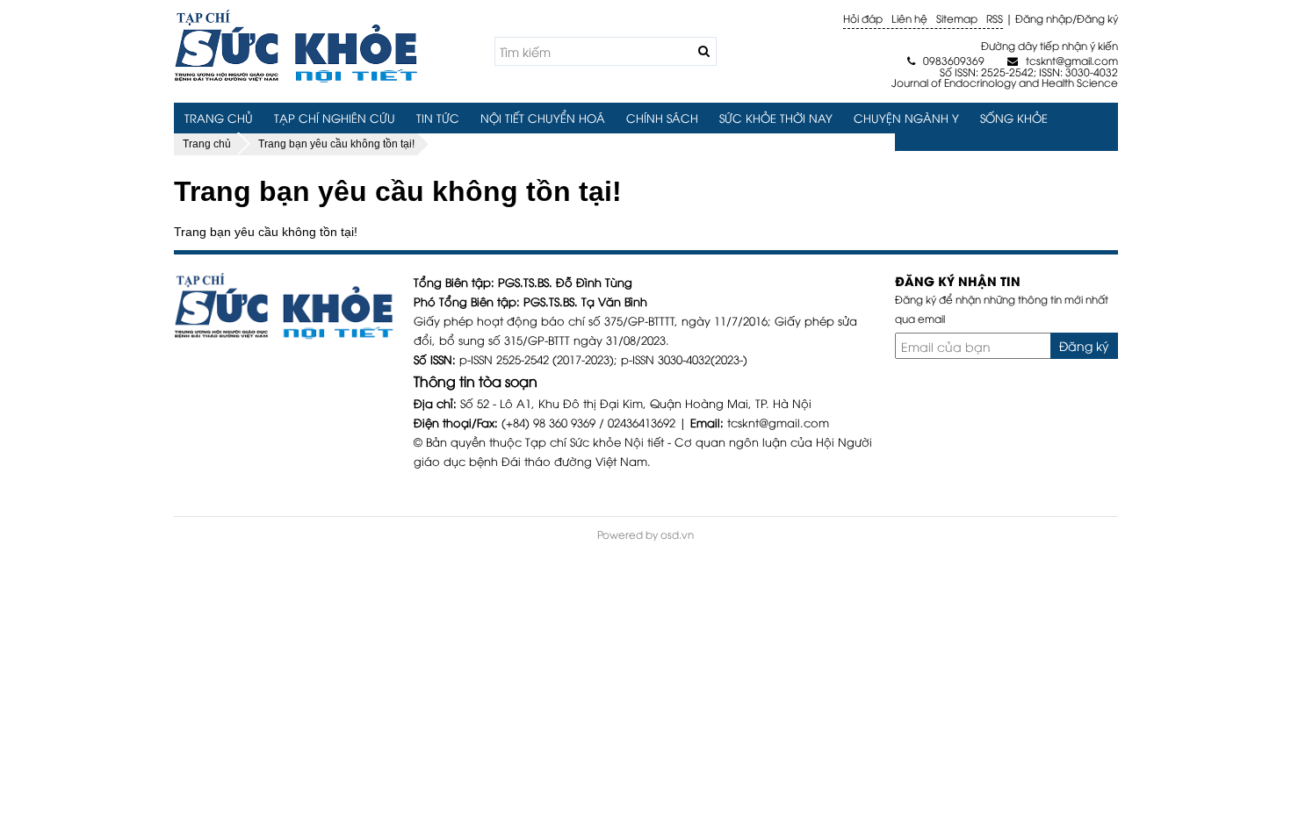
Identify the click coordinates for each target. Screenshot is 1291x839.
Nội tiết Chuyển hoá (542, 117)
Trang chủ (218, 117)
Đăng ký (1097, 18)
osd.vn (677, 534)
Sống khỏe (1014, 117)
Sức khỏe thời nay (776, 117)
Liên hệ (909, 18)
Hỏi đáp (863, 18)
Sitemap (956, 18)
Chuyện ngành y (906, 117)
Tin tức (437, 117)
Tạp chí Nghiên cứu (334, 117)
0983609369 (945, 60)
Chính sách (662, 117)
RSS (994, 18)
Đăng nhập (1043, 18)
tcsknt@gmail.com (1062, 60)
